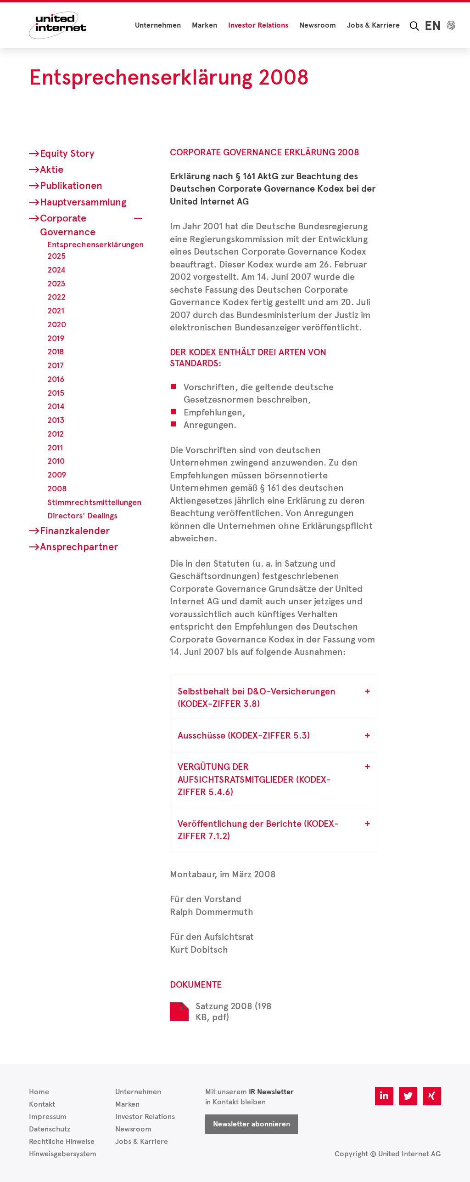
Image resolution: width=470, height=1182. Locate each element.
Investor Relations (258, 25)
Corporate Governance (67, 225)
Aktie (51, 169)
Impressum (48, 1116)
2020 (56, 324)
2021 (55, 311)
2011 (55, 448)
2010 (56, 461)
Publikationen (71, 185)
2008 (57, 488)
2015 (55, 393)
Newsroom (317, 25)
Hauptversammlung (83, 202)
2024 (56, 270)
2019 (55, 338)
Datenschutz (49, 1129)
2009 (56, 475)
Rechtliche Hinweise (62, 1141)
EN (433, 25)
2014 (56, 406)
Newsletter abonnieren (251, 1124)
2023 (56, 283)
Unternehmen (158, 25)
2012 (55, 434)
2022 (56, 297)
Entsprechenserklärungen (95, 244)
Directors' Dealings (82, 516)
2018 (55, 352)
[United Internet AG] (57, 24)
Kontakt (42, 1104)
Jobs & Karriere (373, 25)
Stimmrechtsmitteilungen (94, 502)
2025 (56, 256)
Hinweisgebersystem (62, 1153)
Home (39, 1091)
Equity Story (67, 153)
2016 (55, 379)
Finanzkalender (75, 530)
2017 (55, 365)
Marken (204, 25)
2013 (55, 420)
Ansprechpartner (79, 546)
